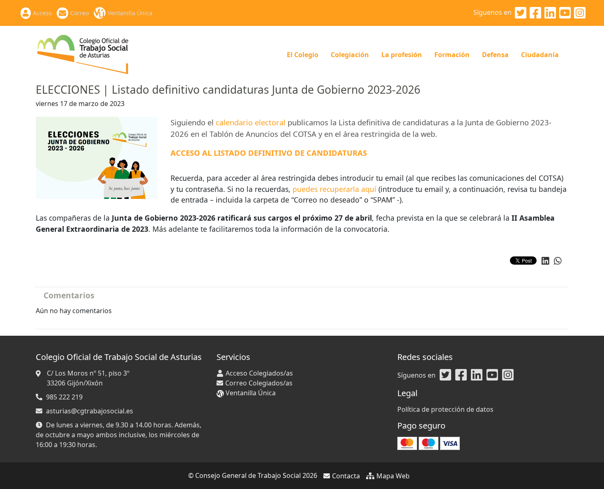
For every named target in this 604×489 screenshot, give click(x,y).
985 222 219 (64, 396)
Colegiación (350, 54)
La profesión (401, 54)
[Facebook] (535, 13)
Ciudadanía (540, 54)
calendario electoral (251, 122)
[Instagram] (580, 13)
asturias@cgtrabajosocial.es (89, 410)
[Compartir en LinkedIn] (545, 260)
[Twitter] (520, 13)
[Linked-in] (550, 13)
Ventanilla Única (130, 13)
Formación (452, 54)
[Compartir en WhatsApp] (558, 260)
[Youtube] (565, 13)
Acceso (42, 13)
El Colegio (302, 54)
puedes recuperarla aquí (334, 189)
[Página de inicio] (83, 53)
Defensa (495, 54)
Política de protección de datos (445, 409)
